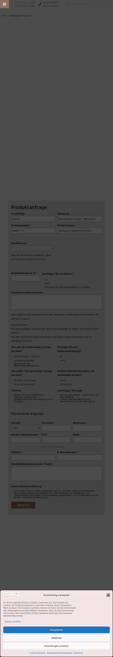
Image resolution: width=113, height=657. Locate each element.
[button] (108, 595)
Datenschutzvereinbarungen (59, 653)
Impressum (78, 653)
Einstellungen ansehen (56, 646)
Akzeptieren (56, 629)
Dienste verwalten (13, 621)
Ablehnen (56, 637)
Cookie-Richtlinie (37, 653)
